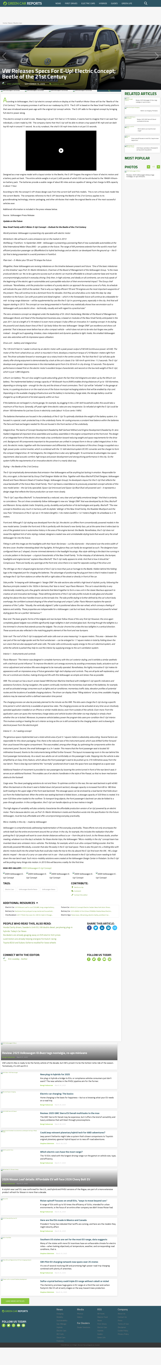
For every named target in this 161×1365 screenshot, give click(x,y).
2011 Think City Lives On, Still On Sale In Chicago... (29, 914)
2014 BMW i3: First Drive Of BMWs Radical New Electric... (86, 911)
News (58, 3)
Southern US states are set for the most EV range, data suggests (73, 1239)
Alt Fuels (60, 1334)
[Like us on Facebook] (89, 959)
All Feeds (101, 1313)
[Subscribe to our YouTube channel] (104, 959)
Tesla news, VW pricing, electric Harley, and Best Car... (85, 914)
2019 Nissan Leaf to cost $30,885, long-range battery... (30, 907)
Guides (114, 3)
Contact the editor (81, 894)
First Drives (71, 3)
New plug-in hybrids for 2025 (55, 1074)
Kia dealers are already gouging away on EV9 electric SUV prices (31, 935)
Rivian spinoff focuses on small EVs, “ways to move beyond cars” (73, 1200)
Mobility (60, 1317)
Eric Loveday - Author (17, 959)
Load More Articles (15, 1301)
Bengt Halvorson (8, 1057)
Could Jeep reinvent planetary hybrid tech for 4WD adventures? (72, 1132)
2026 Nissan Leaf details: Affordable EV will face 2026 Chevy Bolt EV (46, 1178)
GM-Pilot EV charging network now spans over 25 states (69, 1262)
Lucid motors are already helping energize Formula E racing (29, 939)
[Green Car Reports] (22, 3)
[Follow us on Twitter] (94, 959)
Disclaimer (122, 1327)
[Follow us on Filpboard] (109, 959)
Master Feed (102, 1317)
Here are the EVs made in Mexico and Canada (63, 1220)
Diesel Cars (61, 1337)
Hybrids (103, 3)
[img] (89, 927)
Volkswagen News (48, 889)
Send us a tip (78, 887)
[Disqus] (61, 1004)
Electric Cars (88, 3)
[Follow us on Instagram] (99, 959)
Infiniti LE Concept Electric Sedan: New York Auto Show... (86, 907)
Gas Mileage (61, 1324)
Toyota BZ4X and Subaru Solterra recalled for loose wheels (29, 943)
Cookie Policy (123, 1330)
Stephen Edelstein (47, 1143)
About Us (121, 1313)
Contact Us (122, 1317)
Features (60, 1341)
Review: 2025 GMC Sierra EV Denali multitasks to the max (69, 1113)
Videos (79, 1317)
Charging (60, 1313)
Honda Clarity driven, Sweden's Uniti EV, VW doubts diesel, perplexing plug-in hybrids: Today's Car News (37, 929)
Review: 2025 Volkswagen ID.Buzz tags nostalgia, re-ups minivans (44, 1052)
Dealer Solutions (83, 1327)
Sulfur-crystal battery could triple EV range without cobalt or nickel (74, 1281)
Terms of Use (123, 1324)
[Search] (151, 3)
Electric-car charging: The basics (56, 1094)
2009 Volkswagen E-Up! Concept (37, 868)
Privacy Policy (123, 1334)
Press (120, 1320)
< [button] (148, 166)
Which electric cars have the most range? (61, 1152)
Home (5, 23)
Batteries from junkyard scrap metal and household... (29, 911)
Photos (80, 1313)
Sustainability (62, 1320)
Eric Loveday (13, 84)
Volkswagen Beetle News (28, 889)
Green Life (127, 3)
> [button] (158, 166)
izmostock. (97, 1345)
